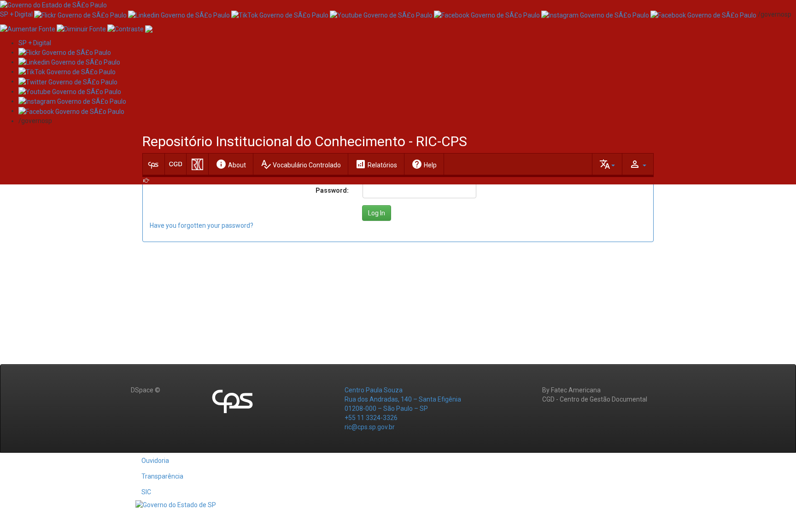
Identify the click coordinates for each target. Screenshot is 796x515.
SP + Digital (16, 14)
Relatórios (376, 164)
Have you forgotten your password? (201, 225)
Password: (332, 190)
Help (424, 164)
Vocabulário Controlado (300, 164)
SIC (146, 492)
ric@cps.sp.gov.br (370, 427)
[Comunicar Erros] (148, 28)
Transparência (162, 476)
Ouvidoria (155, 460)
